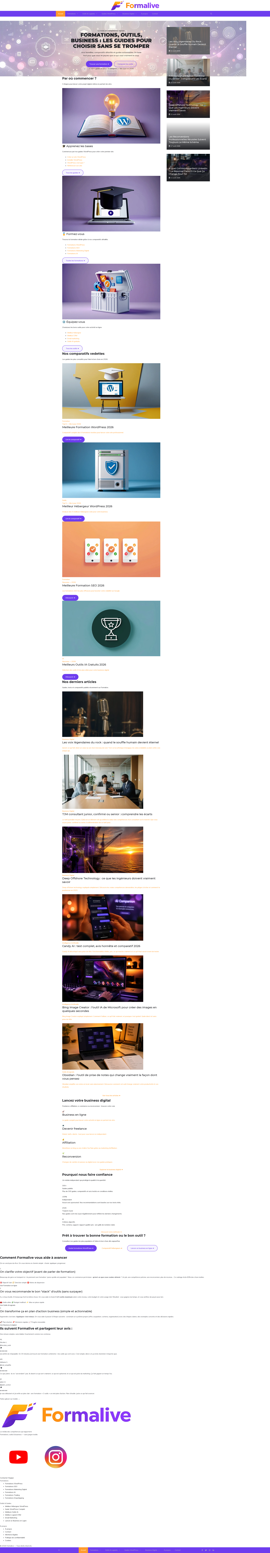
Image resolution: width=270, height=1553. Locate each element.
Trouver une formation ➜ (99, 64)
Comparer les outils (125, 64)
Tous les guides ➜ (73, 173)
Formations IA (72, 253)
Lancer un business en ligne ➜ (142, 1248)
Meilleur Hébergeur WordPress (16, 1506)
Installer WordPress (74, 160)
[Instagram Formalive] (55, 1475)
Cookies (8, 1540)
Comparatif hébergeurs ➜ (112, 1248)
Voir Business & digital (8, 1325)
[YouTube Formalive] (18, 1475)
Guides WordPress (109, 14)
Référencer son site (74, 166)
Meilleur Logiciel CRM (13, 1515)
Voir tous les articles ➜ (111, 1095)
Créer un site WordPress (76, 157)
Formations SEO (73, 248)
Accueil (60, 14)
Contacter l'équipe (7, 1478)
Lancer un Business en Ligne (15, 1521)
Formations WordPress (76, 245)
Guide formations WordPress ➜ (80, 1248)
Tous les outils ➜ (72, 348)
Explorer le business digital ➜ (111, 1169)
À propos (144, 14)
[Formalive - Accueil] (66, 1429)
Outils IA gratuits (73, 341)
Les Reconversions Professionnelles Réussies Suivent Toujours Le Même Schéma (187, 139)
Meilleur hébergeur (74, 333)
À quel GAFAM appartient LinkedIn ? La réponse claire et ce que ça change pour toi (188, 171)
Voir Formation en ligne (8, 1285)
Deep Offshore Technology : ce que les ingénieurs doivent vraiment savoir (186, 108)
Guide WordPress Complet (15, 1509)
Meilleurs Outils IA (11, 1512)
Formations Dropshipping (14, 1498)
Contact (155, 14)
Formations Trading (12, 1495)
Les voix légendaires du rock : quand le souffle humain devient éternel (187, 44)
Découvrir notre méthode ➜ (111, 1232)
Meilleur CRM (72, 335)
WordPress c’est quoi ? (75, 163)
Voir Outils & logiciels (7, 1305)
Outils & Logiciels (88, 14)
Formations (71, 14)
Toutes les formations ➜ (75, 260)
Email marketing (73, 338)
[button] (211, 14)
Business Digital (128, 14)
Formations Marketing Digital (78, 251)
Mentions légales (11, 1535)
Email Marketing (11, 1518)
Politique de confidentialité (15, 1538)
